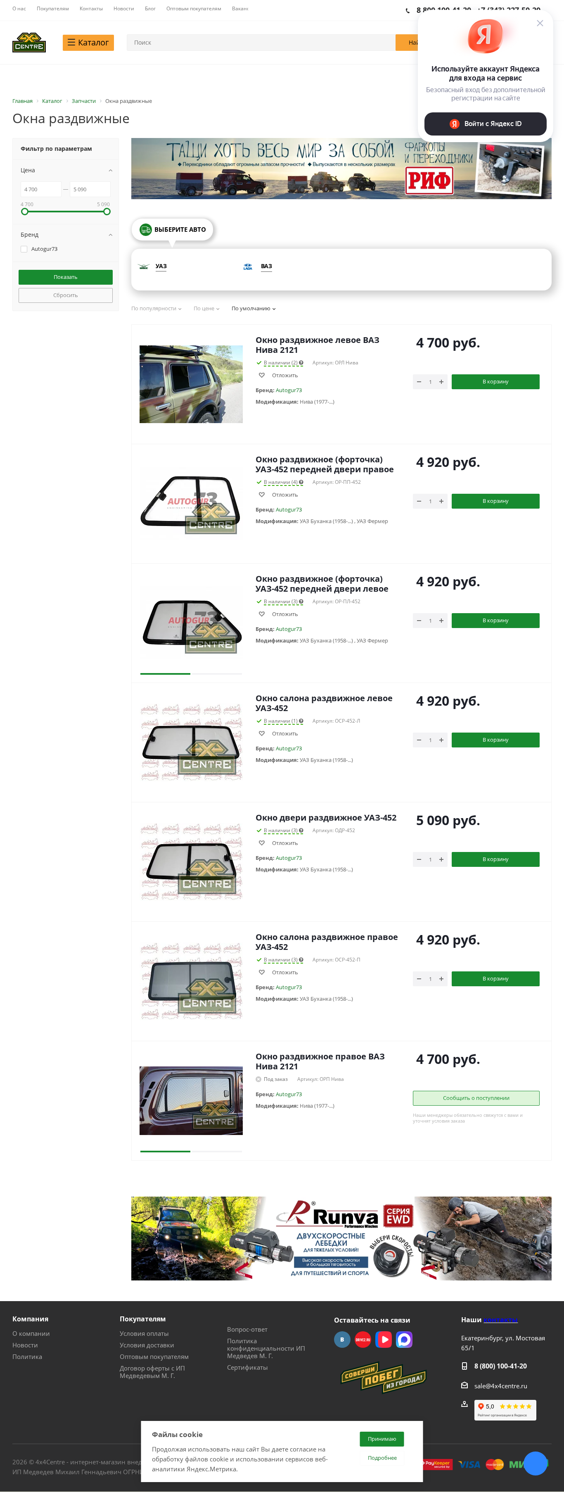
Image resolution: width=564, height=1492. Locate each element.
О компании (31, 1333)
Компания (30, 1318)
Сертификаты (247, 1367)
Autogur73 (289, 390)
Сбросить (65, 295)
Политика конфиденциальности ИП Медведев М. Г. (266, 1348)
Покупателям (143, 1318)
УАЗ (161, 266)
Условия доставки (147, 1345)
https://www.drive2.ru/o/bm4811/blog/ (363, 1339)
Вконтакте (342, 1339)
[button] (165, 623)
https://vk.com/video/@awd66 (383, 1339)
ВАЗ (266, 266)
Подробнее (382, 1457)
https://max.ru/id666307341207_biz (404, 1339)
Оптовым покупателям (154, 1356)
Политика (27, 1356)
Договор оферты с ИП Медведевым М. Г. (152, 1372)
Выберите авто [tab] (180, 229)
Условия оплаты (144, 1333)
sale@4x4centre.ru (500, 1386)
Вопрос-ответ (247, 1329)
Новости (25, 1345)
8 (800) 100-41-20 (500, 1366)
